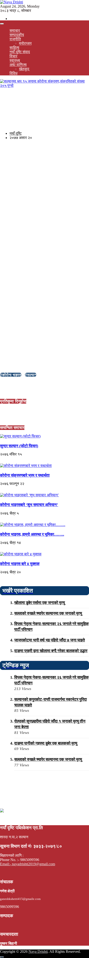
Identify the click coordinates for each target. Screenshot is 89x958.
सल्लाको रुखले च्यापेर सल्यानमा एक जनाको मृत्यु (48, 613)
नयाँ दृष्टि (15, 133)
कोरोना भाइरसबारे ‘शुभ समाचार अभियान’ (29, 504)
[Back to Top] (2, 957)
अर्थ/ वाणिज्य (18, 65)
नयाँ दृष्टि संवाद (19, 52)
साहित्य (14, 48)
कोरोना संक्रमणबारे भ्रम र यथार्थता (25, 475)
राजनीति (15, 39)
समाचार (14, 30)
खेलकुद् (24, 69)
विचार (13, 56)
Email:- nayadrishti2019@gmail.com (27, 864)
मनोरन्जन (25, 43)
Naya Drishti (38, 951)
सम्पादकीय (16, 35)
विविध (13, 73)
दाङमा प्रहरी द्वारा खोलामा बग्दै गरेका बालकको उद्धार (50, 651)
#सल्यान (31, 375)
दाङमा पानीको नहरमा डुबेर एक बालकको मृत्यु (45, 743)
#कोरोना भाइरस (11, 375)
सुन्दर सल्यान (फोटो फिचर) (19, 446)
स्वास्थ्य (14, 60)
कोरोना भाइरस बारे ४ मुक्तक (20, 564)
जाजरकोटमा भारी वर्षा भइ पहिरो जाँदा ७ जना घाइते (49, 640)
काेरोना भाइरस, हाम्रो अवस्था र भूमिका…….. (32, 534)
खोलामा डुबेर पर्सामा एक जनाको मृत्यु (39, 602)
